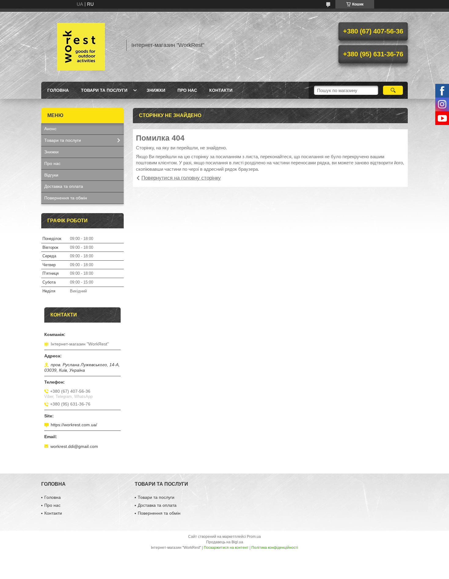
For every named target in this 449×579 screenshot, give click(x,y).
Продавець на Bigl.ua (224, 542)
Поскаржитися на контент (226, 547)
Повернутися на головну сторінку (181, 178)
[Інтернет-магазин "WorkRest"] (81, 45)
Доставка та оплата (63, 186)
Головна (58, 90)
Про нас (187, 90)
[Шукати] (393, 90)
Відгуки (51, 175)
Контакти (220, 90)
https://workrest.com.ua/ (74, 424)
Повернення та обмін (65, 197)
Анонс (50, 128)
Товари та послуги (104, 90)
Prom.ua (254, 536)
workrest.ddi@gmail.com (74, 446)
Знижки (156, 90)
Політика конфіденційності (274, 547)
